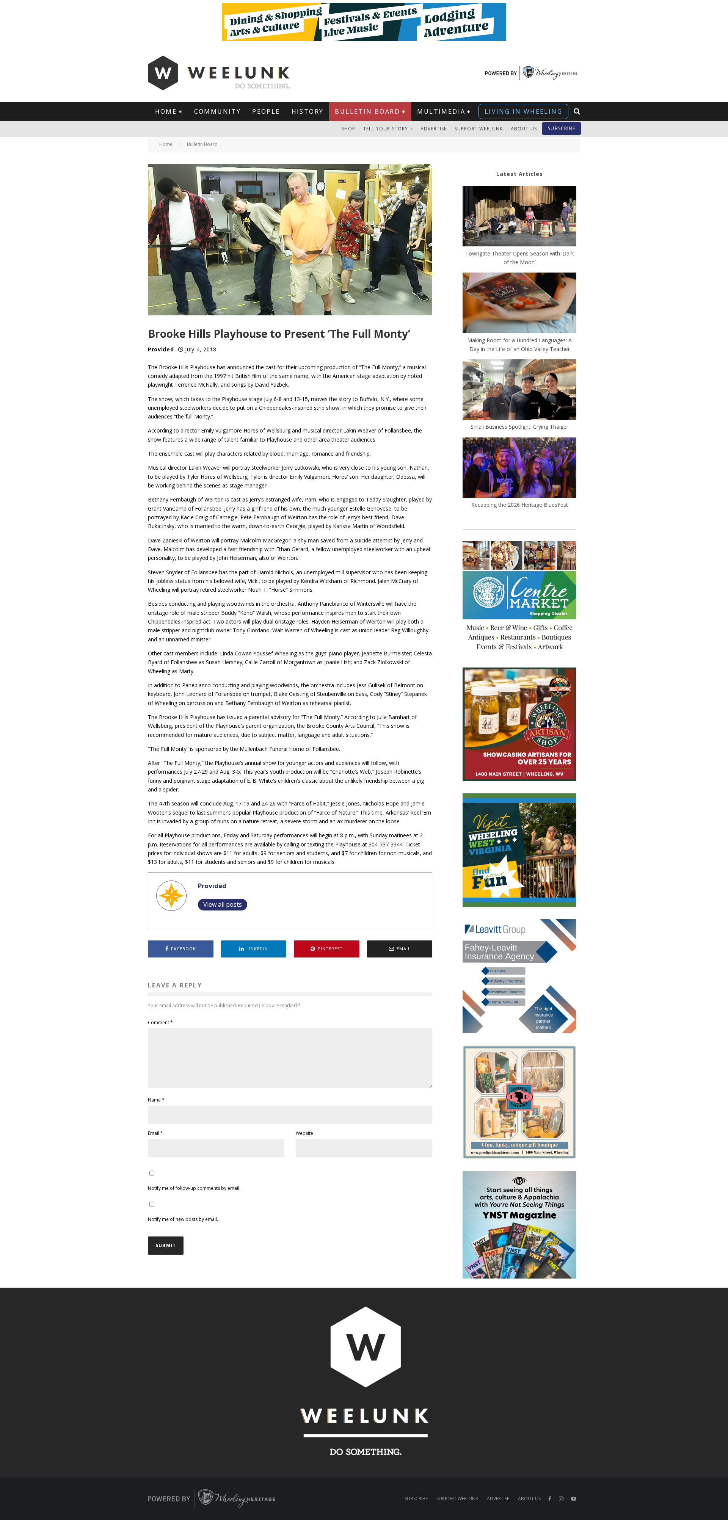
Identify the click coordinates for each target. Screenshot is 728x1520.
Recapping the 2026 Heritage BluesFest (519, 504)
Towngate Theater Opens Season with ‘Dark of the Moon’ (519, 258)
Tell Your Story (385, 128)
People (266, 111)
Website (304, 1133)
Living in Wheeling (523, 111)
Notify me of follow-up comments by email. (194, 1188)
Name (156, 1100)
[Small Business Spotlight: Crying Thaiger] (519, 390)
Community (217, 111)
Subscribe (561, 128)
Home (166, 111)
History (308, 111)
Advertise (433, 128)
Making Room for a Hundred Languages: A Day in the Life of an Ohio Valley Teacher (519, 345)
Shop (349, 128)
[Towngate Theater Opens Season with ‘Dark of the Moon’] (519, 217)
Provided (161, 349)
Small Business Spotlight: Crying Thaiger (519, 426)
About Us (524, 128)
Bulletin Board (367, 111)
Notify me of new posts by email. (183, 1219)
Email (155, 1133)
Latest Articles (519, 173)
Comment (160, 1022)
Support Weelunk (479, 128)
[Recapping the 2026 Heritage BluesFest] (519, 468)
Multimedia (441, 111)
